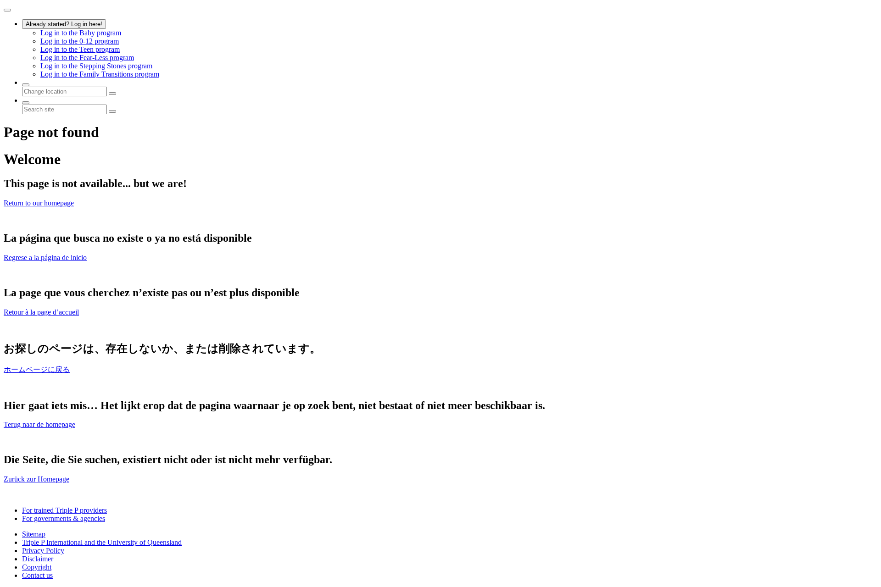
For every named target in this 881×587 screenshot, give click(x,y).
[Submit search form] (112, 111)
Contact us (37, 575)
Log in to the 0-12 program (79, 41)
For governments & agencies (63, 518)
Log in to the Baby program (80, 33)
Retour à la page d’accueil (41, 312)
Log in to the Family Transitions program (99, 74)
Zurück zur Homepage (36, 479)
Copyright (36, 567)
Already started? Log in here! (64, 24)
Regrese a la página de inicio (45, 257)
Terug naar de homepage (39, 424)
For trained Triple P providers (64, 510)
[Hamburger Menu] (7, 10)
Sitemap (33, 534)
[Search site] (25, 102)
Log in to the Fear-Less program (87, 57)
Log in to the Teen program (80, 49)
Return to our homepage (39, 203)
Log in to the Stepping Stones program (96, 66)
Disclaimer (37, 559)
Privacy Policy (43, 550)
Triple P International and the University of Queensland (102, 542)
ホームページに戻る (37, 369)
